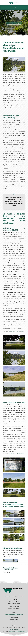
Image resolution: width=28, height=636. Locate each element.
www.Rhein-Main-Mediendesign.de (17, 631)
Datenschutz (20, 596)
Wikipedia (12, 331)
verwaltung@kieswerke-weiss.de (14, 614)
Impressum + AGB (9, 596)
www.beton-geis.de (14, 629)
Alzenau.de (20, 453)
